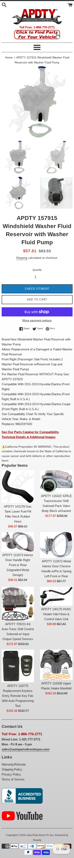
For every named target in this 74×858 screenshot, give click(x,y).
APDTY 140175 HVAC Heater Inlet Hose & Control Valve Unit (56, 614)
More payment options (37, 320)
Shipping (21, 257)
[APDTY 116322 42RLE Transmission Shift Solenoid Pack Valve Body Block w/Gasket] (56, 481)
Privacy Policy (11, 774)
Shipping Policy (12, 769)
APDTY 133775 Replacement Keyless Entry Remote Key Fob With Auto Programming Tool (18, 695)
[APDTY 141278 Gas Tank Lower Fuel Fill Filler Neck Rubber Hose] (18, 486)
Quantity (37, 270)
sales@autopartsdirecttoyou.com (25, 749)
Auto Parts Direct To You (40, 835)
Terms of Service (13, 779)
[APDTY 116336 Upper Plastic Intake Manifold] (56, 665)
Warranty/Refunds (14, 764)
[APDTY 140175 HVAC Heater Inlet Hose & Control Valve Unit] (56, 596)
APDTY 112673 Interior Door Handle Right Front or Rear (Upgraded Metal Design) (17, 565)
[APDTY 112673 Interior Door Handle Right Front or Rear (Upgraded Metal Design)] (18, 542)
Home (9, 57)
